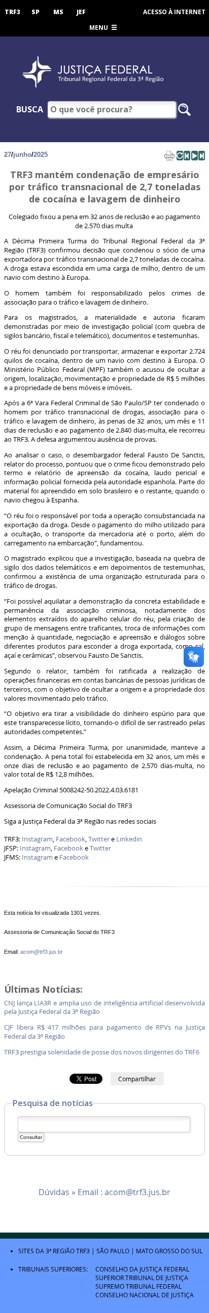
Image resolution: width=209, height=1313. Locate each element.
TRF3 (12, 12)
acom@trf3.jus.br (41, 952)
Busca (29, 109)
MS (58, 12)
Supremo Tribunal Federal (138, 1286)
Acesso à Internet (174, 12)
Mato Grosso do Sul (169, 1251)
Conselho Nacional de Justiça (144, 1295)
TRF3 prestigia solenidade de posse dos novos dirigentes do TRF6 (102, 1052)
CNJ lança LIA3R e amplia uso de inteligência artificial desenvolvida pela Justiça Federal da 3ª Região (104, 1007)
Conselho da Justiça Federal (142, 1269)
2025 (40, 154)
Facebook (70, 839)
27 (7, 154)
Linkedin (129, 839)
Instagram (37, 839)
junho (22, 154)
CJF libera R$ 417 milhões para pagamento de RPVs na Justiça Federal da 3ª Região (104, 1032)
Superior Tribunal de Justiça (141, 1278)
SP (35, 12)
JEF (81, 12)
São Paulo (112, 1251)
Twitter (99, 839)
